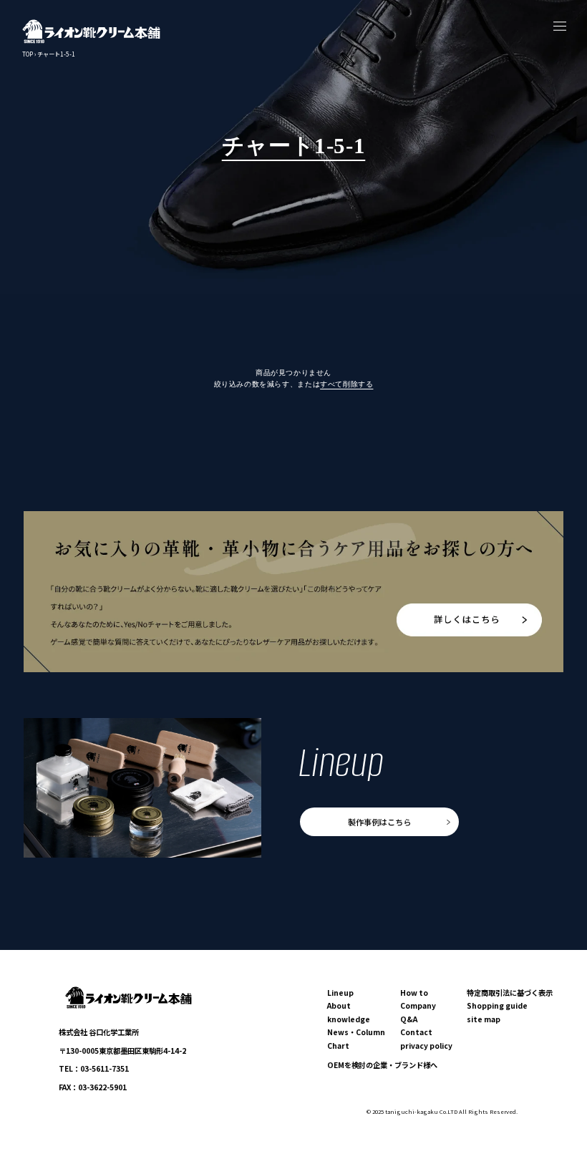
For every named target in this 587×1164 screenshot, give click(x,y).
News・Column (356, 1032)
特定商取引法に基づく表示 (510, 992)
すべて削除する (346, 384)
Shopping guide (497, 1005)
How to (414, 992)
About (339, 1005)
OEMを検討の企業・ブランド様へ (382, 1064)
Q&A (408, 1019)
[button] (560, 26)
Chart (338, 1045)
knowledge (348, 1019)
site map (483, 1019)
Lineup (340, 992)
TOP (27, 54)
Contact (416, 1032)
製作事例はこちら (379, 822)
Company (418, 1005)
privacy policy (426, 1045)
